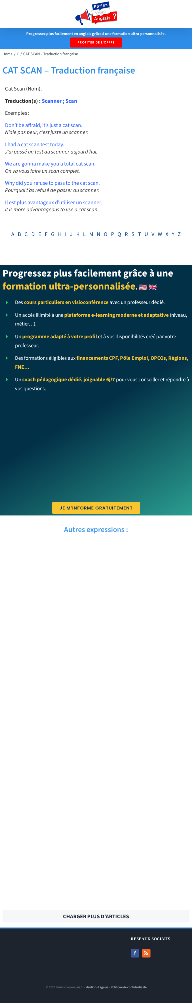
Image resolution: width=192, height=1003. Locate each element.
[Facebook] (135, 953)
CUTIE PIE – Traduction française (145, 550)
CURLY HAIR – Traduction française (47, 897)
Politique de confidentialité (128, 987)
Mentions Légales (97, 987)
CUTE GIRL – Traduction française (144, 577)
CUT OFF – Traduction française (47, 667)
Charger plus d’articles (96, 916)
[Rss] (146, 953)
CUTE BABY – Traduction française (144, 605)
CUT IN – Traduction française (144, 667)
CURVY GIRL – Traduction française (144, 800)
